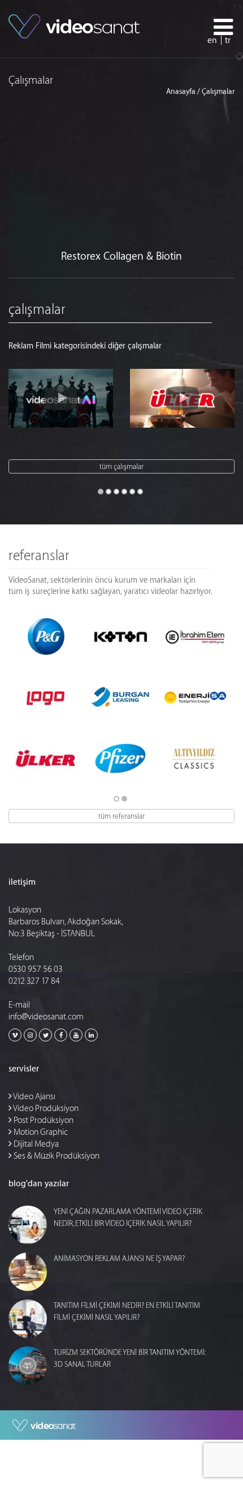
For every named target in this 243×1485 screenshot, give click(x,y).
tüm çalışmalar (121, 466)
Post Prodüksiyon (42, 1120)
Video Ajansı (33, 1096)
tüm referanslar (121, 816)
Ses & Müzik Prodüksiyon (55, 1156)
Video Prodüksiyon (45, 1108)
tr (228, 40)
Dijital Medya (35, 1144)
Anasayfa (181, 91)
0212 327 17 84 (34, 981)
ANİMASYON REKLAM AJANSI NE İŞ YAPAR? (119, 1258)
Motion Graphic (40, 1132)
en (212, 40)
